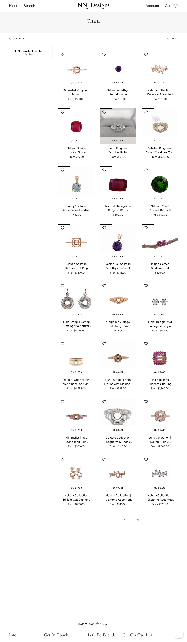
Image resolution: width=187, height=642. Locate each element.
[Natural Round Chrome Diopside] (160, 184)
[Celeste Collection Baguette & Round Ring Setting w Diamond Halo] (118, 416)
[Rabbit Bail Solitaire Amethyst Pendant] (118, 242)
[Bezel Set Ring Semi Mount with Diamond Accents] (118, 358)
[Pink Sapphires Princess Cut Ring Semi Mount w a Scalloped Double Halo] (160, 358)
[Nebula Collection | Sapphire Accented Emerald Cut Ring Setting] (160, 474)
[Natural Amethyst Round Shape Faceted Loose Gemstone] (118, 69)
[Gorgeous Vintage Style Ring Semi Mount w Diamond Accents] (118, 300)
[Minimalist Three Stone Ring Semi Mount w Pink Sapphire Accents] (76, 416)
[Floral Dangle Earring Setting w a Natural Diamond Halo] (76, 300)
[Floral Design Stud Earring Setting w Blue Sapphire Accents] (160, 300)
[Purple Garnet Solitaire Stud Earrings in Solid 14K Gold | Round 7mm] (160, 242)
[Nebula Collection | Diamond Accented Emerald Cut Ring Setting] (118, 474)
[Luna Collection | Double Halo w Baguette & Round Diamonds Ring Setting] (160, 416)
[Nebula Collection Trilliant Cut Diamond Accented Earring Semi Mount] (76, 474)
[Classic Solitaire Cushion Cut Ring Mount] (76, 242)
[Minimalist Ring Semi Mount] (76, 69)
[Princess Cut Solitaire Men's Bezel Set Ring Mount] (76, 358)
